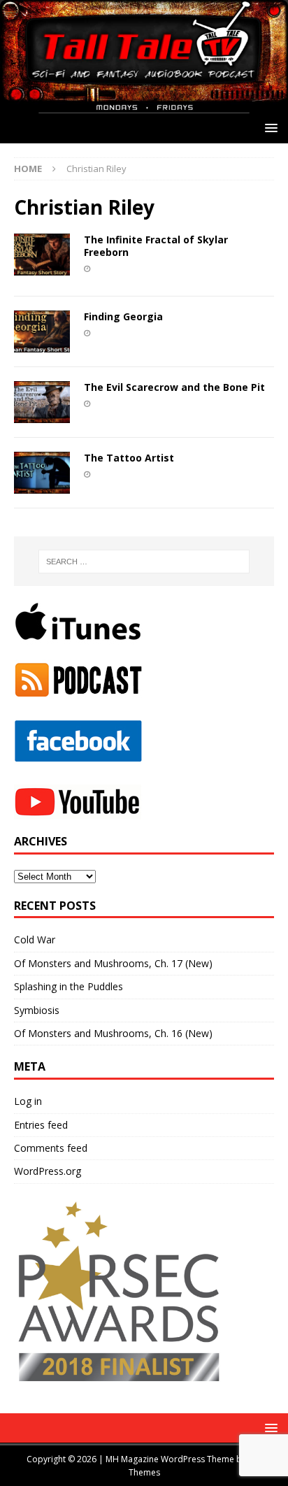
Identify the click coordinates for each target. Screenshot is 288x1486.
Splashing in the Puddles (68, 986)
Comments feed (50, 1148)
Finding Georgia (123, 316)
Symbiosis (36, 1010)
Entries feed (41, 1124)
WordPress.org (47, 1171)
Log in (28, 1101)
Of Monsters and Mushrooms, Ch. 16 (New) (113, 1033)
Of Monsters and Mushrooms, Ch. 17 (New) (113, 963)
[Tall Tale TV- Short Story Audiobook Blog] (144, 104)
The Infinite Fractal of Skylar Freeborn (156, 246)
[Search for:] (144, 561)
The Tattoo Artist (129, 457)
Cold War (34, 939)
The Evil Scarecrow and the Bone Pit (174, 387)
